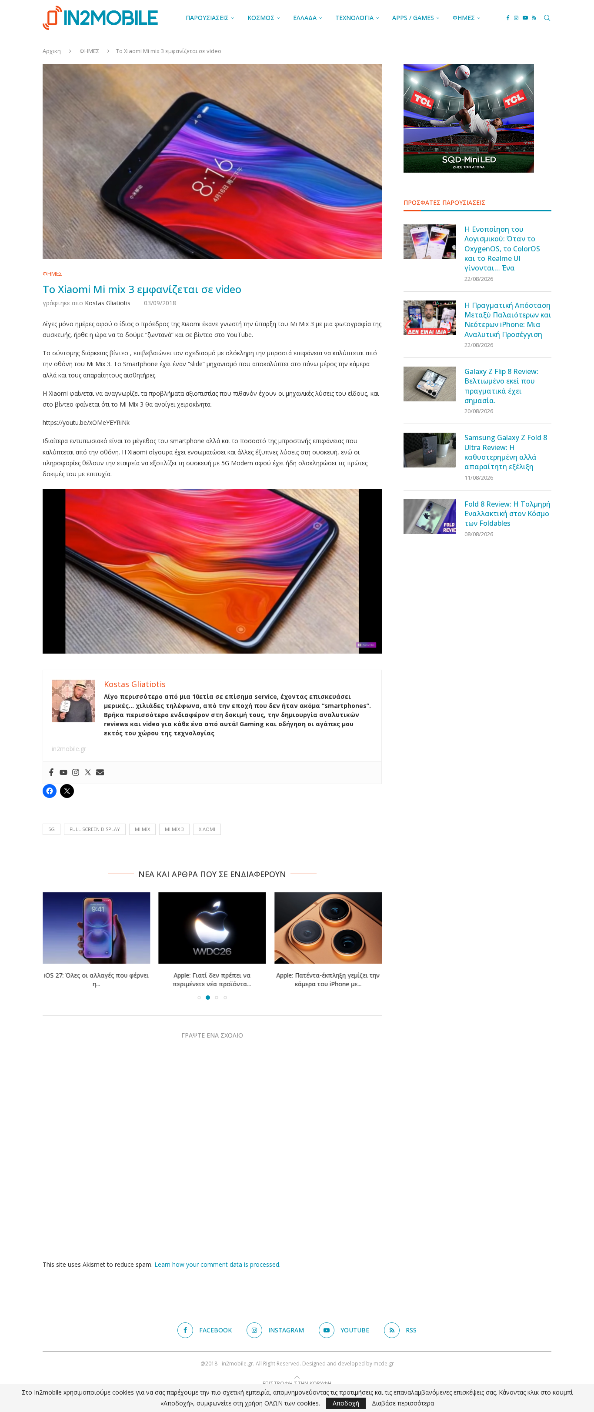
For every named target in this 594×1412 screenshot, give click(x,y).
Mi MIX (142, 829)
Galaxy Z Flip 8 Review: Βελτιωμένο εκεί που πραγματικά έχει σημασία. (501, 386)
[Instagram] (516, 17)
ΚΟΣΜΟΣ (260, 17)
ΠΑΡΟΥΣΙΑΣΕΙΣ (207, 17)
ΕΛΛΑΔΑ (305, 17)
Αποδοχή (346, 1403)
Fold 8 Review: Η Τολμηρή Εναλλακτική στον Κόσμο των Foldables (507, 513)
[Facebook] (508, 17)
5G (51, 829)
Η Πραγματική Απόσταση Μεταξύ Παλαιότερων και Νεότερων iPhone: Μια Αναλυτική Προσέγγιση (507, 319)
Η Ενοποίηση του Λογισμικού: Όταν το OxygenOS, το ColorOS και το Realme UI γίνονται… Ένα (502, 248)
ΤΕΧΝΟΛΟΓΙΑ (354, 17)
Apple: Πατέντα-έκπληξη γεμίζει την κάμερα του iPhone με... (328, 979)
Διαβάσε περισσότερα (403, 1403)
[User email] (100, 772)
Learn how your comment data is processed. (217, 1264)
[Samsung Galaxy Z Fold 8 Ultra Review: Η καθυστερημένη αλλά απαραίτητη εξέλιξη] (430, 450)
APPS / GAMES (413, 17)
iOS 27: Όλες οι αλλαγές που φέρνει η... (96, 979)
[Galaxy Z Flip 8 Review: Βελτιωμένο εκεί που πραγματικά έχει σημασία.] (430, 384)
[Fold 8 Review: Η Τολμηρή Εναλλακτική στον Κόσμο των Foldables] (430, 516)
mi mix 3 (174, 829)
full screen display (95, 829)
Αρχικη (52, 51)
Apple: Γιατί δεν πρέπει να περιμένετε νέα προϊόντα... (212, 979)
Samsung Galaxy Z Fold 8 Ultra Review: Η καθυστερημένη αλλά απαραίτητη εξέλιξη (505, 452)
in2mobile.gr (69, 748)
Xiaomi (207, 829)
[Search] (547, 17)
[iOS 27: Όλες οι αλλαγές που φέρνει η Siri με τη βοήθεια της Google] (96, 928)
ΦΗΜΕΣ (464, 17)
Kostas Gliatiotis (107, 303)
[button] (54, 945)
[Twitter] (88, 772)
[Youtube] (525, 17)
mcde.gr (384, 1363)
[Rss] (534, 17)
